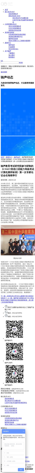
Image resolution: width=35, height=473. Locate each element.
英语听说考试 (9, 32)
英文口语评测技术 (15, 26)
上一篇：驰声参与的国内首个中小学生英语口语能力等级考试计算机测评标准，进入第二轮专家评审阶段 (17, 300)
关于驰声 (8, 51)
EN (2, 61)
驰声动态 (12, 45)
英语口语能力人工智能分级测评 (19, 41)
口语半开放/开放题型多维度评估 (16, 403)
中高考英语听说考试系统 (17, 34)
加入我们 (12, 55)
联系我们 (12, 57)
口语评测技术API (10, 24)
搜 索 (21, 62)
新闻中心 (8, 43)
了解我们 (12, 53)
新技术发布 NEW (14, 16)
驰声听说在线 (13, 38)
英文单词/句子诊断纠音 (20, 18)
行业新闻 (12, 47)
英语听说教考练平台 (16, 36)
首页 (6, 10)
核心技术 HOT (9, 12)
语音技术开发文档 (15, 30)
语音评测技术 (13, 14)
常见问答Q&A (13, 49)
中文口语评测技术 (15, 28)
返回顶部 (4, 72)
